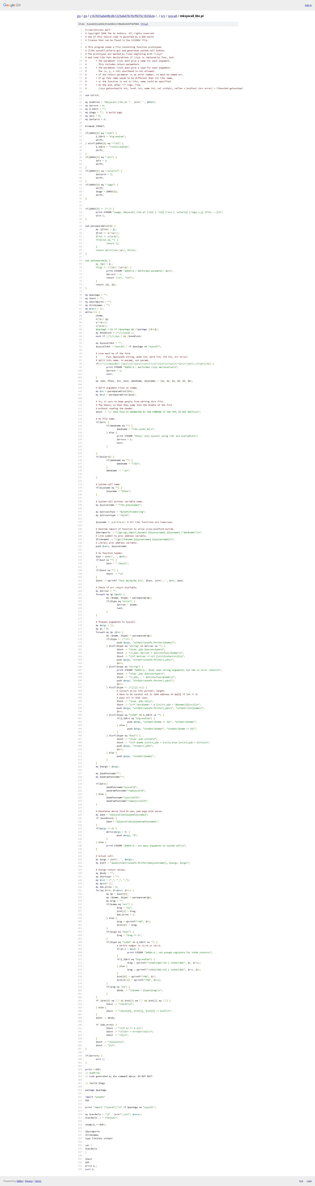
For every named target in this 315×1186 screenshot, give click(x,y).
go (79, 16)
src (163, 16)
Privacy (28, 1181)
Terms (37, 1181)
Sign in (308, 5)
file (144, 24)
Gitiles (20, 1181)
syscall (172, 16)
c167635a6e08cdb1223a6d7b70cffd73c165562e (122, 16)
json (309, 1180)
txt (301, 1180)
